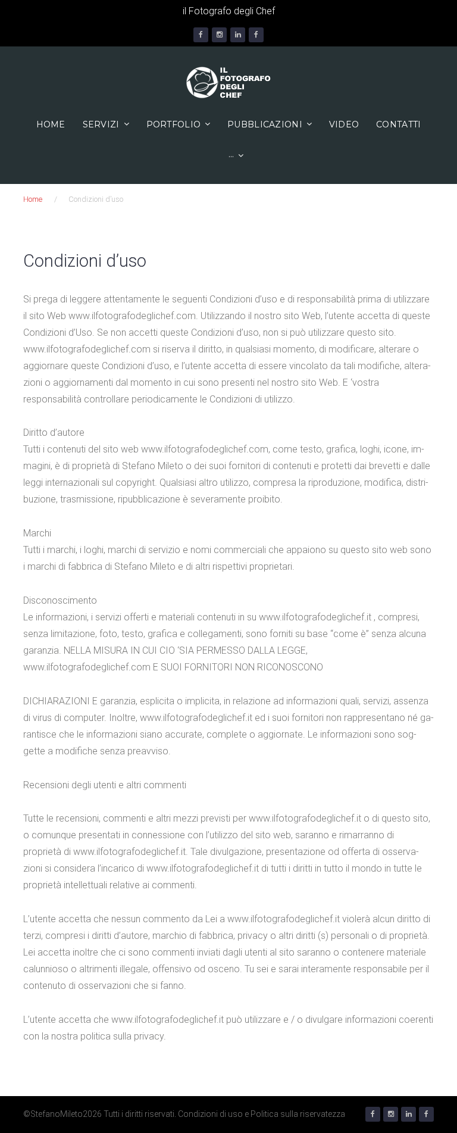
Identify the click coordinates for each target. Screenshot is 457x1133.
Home (50, 124)
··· (231, 156)
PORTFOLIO (173, 124)
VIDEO (344, 124)
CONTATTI (398, 124)
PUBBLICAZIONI (264, 124)
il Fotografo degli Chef (229, 11)
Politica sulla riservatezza (298, 1114)
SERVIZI (101, 124)
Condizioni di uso (210, 1114)
